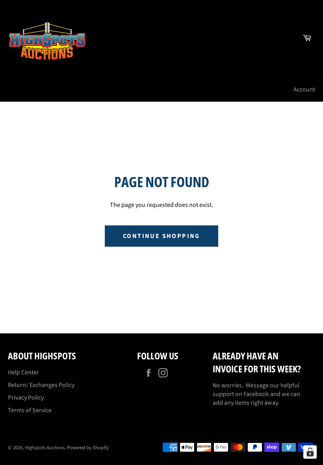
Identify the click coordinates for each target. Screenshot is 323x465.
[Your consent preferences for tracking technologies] (310, 452)
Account (304, 89)
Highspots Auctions (45, 447)
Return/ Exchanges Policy (41, 385)
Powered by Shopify (88, 447)
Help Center (23, 372)
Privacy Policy (26, 397)
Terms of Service (30, 410)
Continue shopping (161, 236)
